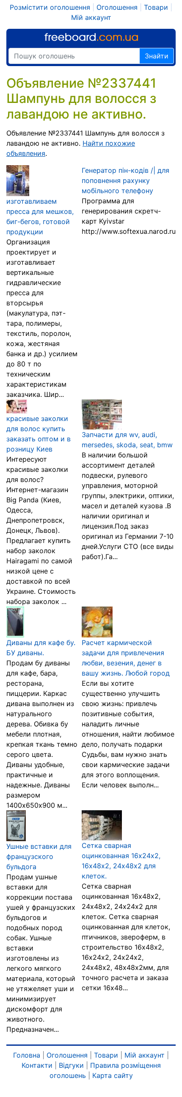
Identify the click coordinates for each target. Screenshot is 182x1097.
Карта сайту (112, 1075)
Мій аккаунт (91, 17)
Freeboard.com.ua (91, 37)
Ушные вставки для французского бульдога (39, 856)
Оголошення (117, 7)
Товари (156, 7)
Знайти (156, 56)
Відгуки (71, 1065)
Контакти (37, 1065)
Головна (26, 1055)
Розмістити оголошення (50, 7)
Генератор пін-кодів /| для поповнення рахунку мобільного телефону (125, 180)
